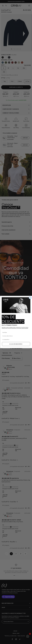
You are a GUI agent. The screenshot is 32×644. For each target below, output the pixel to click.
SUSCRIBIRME (16, 344)
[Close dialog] (30, 297)
